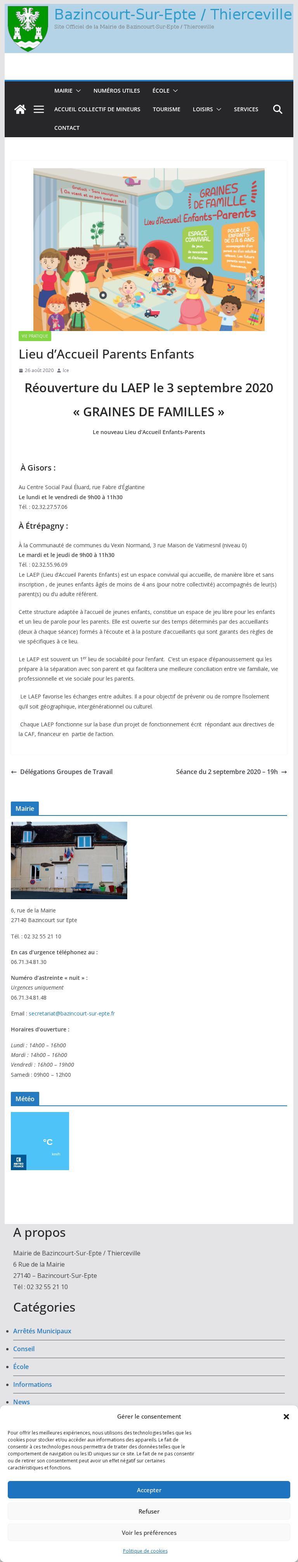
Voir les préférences (149, 1532)
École (161, 90)
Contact (67, 127)
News (21, 1402)
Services (246, 109)
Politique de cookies (145, 1551)
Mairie (63, 90)
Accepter (149, 1490)
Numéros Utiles (117, 90)
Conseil (24, 1349)
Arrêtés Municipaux (42, 1331)
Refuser (149, 1511)
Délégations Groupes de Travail (66, 771)
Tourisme (166, 109)
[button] (286, 1417)
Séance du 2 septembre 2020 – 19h (227, 771)
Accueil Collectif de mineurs (97, 109)
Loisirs (203, 109)
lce (66, 370)
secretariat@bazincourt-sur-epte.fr (72, 1013)
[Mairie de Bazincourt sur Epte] (149, 9)
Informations (32, 1384)
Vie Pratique (35, 336)
